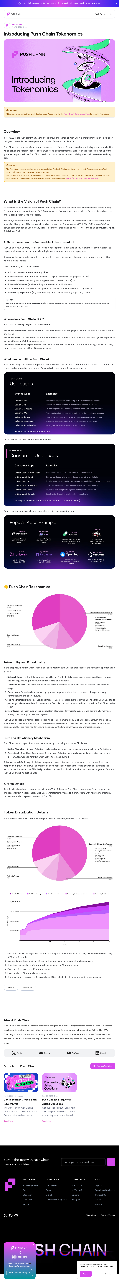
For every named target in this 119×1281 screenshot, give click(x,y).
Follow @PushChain (105, 1066)
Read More (8, 1121)
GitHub (49, 1194)
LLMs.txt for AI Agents (56, 1199)
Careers (98, 1199)
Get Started (51, 1185)
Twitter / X (69, 178)
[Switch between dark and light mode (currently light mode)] (111, 14)
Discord (78, 178)
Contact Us (100, 1194)
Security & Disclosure (105, 1190)
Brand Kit (99, 1204)
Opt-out (108, 1274)
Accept (86, 1274)
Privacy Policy (92, 1215)
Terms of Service (108, 1215)
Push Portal (100, 14)
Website (94, 178)
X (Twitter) (77, 1190)
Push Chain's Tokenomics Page (77, 114)
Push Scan (27, 1199)
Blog (25, 1190)
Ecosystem (27, 987)
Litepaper (27, 1194)
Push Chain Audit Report (19, 1273)
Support (99, 1185)
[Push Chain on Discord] (16, 1215)
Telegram (86, 178)
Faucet (26, 1204)
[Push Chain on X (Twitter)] (5, 1215)
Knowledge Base (30, 1185)
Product (11, 987)
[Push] (10, 1184)
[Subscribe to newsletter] (111, 1162)
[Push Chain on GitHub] (11, 1215)
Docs (48, 1190)
